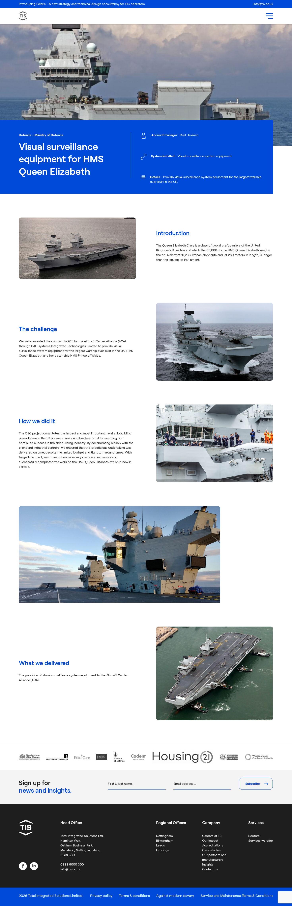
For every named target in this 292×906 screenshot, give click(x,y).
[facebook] (23, 866)
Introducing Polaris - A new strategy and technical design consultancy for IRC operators (82, 4)
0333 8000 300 (72, 864)
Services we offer (260, 840)
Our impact (210, 840)
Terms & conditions (134, 896)
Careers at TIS (212, 836)
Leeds (160, 845)
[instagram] (34, 866)
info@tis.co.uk (263, 4)
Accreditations (212, 845)
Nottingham (164, 836)
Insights (208, 864)
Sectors (254, 836)
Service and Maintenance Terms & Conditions (237, 896)
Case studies (211, 850)
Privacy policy (101, 896)
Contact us (210, 869)
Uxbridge (162, 850)
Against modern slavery (175, 896)
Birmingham (164, 840)
